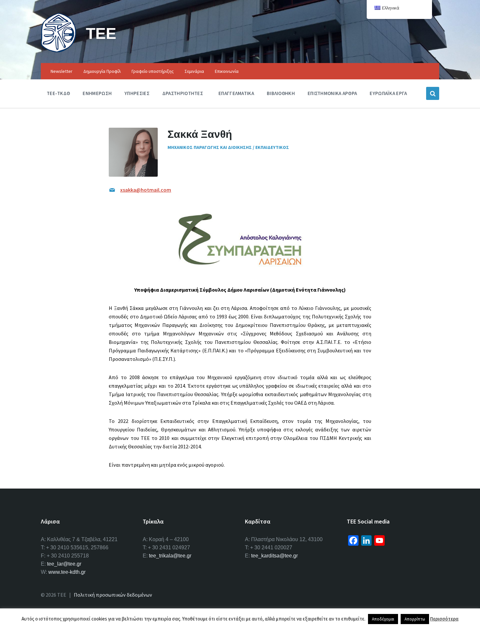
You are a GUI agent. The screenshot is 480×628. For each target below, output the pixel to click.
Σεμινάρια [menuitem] (194, 71)
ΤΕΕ (101, 33)
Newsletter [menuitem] (61, 71)
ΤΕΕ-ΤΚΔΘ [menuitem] (58, 93)
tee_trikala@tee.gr (170, 555)
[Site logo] (58, 50)
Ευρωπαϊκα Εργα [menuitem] (388, 93)
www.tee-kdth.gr (67, 572)
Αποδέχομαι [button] (383, 619)
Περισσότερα (444, 619)
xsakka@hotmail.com (145, 189)
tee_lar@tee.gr (64, 564)
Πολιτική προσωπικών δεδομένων (113, 594)
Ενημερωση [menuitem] (97, 93)
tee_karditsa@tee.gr (274, 555)
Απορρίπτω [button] (415, 619)
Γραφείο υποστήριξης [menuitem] (153, 71)
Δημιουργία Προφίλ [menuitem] (102, 71)
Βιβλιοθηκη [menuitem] (281, 93)
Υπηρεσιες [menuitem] (137, 93)
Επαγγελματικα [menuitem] (236, 93)
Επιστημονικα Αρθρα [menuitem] (332, 93)
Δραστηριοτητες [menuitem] (182, 93)
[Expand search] (432, 93)
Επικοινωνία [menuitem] (227, 71)
